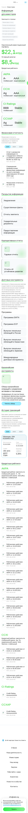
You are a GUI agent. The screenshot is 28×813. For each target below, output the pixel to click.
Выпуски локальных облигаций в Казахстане (14, 341)
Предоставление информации (11, 231)
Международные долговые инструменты (14, 358)
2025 (7, 147)
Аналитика (14, 777)
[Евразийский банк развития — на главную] (7, 2)
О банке (14, 748)
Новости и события (14, 782)
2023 (20, 147)
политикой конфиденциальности (12, 805)
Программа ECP (11, 324)
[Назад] (3, 146)
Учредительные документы (10, 222)
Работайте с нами (14, 772)
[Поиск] (21, 2)
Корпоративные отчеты (9, 28)
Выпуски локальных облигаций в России (12, 332)
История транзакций (8, 34)
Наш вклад (14, 762)
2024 (14, 147)
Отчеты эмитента (11, 214)
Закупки (14, 767)
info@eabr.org (14, 797)
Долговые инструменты (9, 31)
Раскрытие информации (9, 25)
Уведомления (9, 200)
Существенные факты (13, 207)
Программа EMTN (11, 317)
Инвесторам (14, 757)
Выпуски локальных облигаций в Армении (13, 349)
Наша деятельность (14, 753)
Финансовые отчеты (8, 22)
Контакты (14, 786)
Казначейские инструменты (10, 36)
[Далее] (25, 146)
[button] (25, 2)
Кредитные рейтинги (8, 39)
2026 (7, 431)
